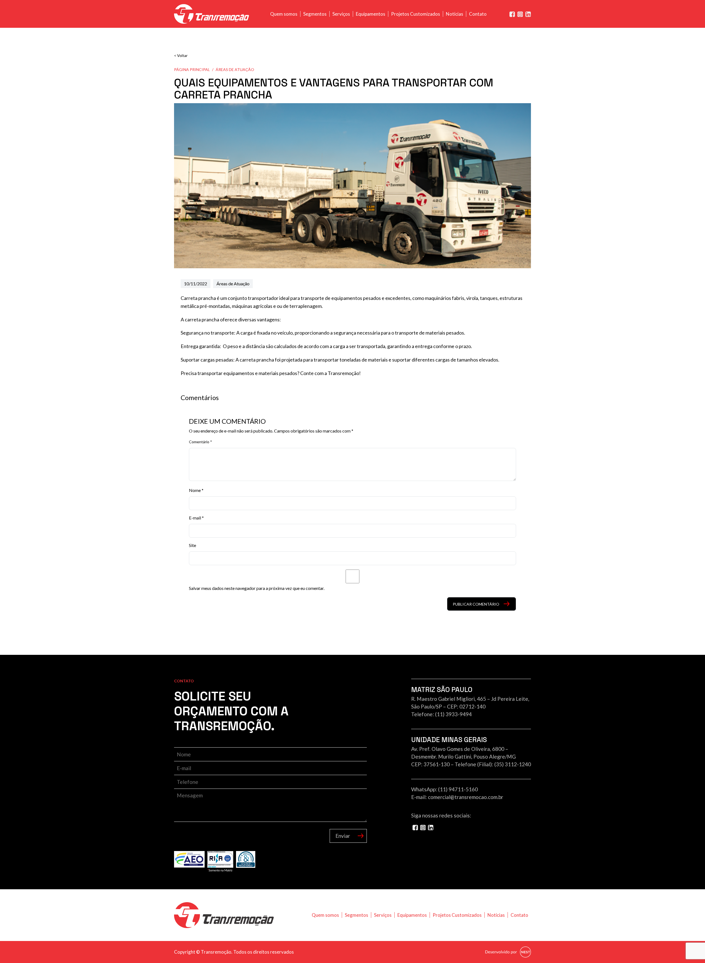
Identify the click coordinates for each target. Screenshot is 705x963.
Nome (196, 490)
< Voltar (181, 55)
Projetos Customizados (415, 14)
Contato (478, 14)
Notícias (454, 14)
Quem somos (283, 14)
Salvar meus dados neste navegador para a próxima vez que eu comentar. (256, 588)
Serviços (341, 14)
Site (192, 545)
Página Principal (192, 69)
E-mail (196, 517)
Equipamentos (370, 14)
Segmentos (315, 14)
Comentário (200, 441)
